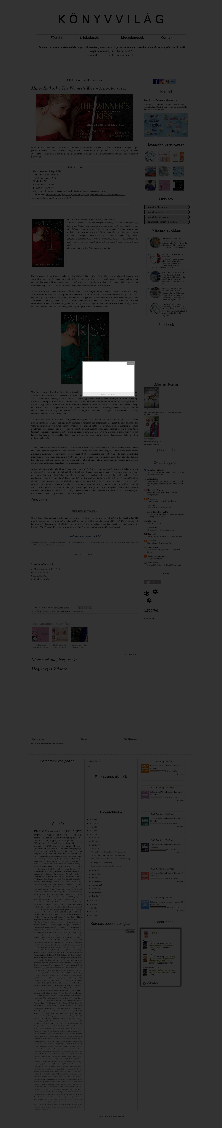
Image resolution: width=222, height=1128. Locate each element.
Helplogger (111, 394)
